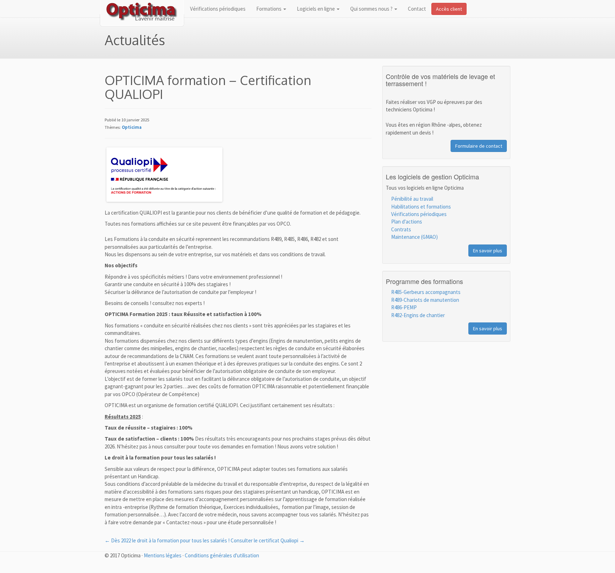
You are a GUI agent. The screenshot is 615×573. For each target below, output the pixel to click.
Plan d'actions (406, 221)
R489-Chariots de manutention (425, 299)
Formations (269, 8)
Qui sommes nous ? (372, 8)
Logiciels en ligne (316, 8)
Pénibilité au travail (412, 198)
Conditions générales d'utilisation (222, 555)
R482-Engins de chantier (418, 315)
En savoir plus (487, 250)
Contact (417, 8)
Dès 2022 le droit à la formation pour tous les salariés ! (167, 540)
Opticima (132, 127)
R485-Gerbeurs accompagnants (426, 292)
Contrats (401, 229)
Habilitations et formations (421, 206)
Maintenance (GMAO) (414, 236)
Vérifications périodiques (218, 8)
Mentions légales (163, 555)
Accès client (449, 9)
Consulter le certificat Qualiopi (268, 540)
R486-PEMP (404, 307)
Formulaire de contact (478, 146)
